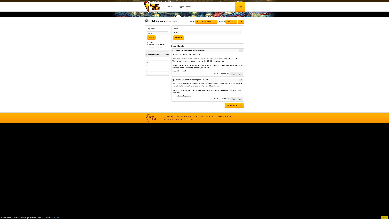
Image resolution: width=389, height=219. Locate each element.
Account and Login (155, 47)
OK (384, 217)
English (241, 1)
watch (184, 71)
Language (221, 21)
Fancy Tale (221, 116)
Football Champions (192, 116)
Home (151, 42)
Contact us (166, 119)
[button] (241, 50)
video (178, 96)
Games (169, 7)
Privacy (180, 119)
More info (56, 218)
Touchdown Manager (179, 116)
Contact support (234, 105)
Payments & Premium (156, 44)
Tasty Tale (214, 116)
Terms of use (173, 119)
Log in (240, 7)
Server (192, 21)
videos (179, 71)
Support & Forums (185, 7)
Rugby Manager (167, 116)
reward (188, 96)
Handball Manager (205, 116)
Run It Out (228, 116)
